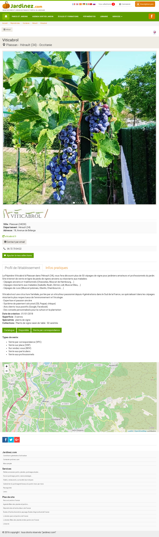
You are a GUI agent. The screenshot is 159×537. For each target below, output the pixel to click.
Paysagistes (7, 488)
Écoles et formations (68, 17)
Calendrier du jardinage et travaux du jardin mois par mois (23, 484)
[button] (14, 127)
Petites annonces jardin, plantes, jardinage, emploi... (21, 472)
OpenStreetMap (140, 431)
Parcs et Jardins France (11, 500)
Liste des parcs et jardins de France (15, 516)
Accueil (5, 23)
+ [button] (7, 366)
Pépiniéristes (89, 17)
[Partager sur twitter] (11, 440)
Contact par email (15, 242)
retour (8, 29)
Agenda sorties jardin (42, 17)
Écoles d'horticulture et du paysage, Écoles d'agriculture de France (26, 512)
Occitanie (26, 23)
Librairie (104, 17)
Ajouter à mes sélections (19, 255)
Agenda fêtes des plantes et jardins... (16, 504)
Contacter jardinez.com (11, 459)
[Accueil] (5, 17)
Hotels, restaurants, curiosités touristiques (18, 480)
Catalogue (9, 330)
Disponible (24, 330)
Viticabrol (43, 23)
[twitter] (17, 440)
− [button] (7, 371)
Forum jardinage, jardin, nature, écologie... (17, 476)
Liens (5, 492)
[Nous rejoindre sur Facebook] (152, 16)
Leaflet (130, 431)
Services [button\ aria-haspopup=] (116, 17)
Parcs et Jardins (20, 17)
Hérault (34, 23)
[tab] (22, 267)
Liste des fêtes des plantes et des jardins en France (21, 520)
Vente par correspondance (46, 330)
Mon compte (7, 463)
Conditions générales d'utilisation (15, 456)
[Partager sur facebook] (5, 440)
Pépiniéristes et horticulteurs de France (17, 508)
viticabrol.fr (10, 236)
